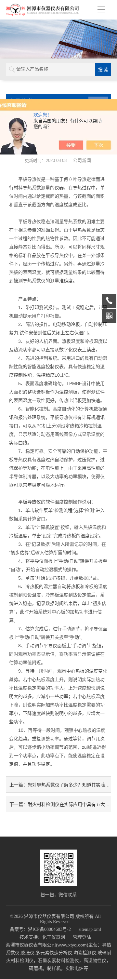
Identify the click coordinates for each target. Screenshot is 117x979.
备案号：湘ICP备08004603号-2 (40, 929)
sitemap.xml (90, 929)
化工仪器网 (53, 937)
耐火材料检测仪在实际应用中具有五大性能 (71, 804)
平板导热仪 (29, 501)
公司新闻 (82, 160)
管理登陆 (82, 937)
